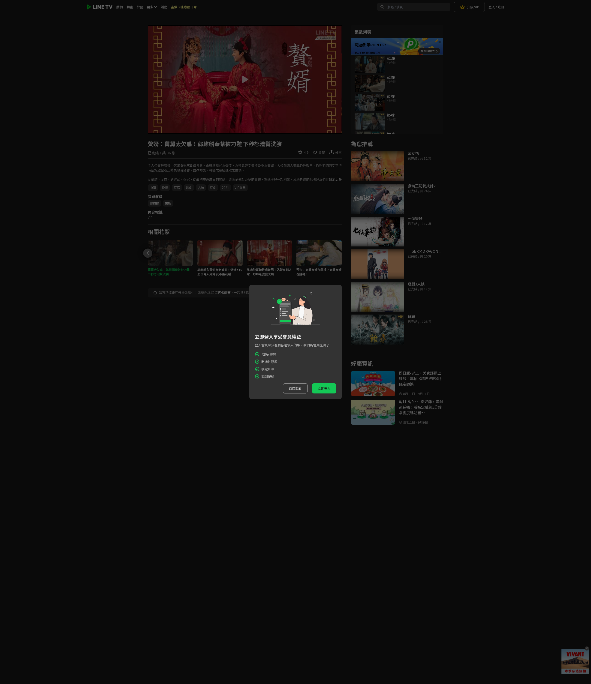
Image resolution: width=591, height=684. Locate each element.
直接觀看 (295, 388)
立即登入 (324, 388)
